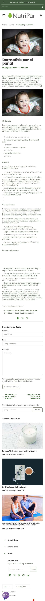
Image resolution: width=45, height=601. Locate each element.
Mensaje (5, 349)
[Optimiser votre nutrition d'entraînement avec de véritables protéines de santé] (22, 508)
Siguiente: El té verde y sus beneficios (33, 396)
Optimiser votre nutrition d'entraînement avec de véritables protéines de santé (21, 524)
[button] (41, 15)
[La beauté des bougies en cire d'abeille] (22, 436)
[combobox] (20, 6)
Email (4, 340)
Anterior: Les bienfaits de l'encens (10, 396)
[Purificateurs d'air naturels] (22, 472)
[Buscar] (42, 6)
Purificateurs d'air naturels (14, 487)
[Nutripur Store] (21, 15)
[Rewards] (5, 595)
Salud (11, 25)
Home (4, 25)
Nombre (5, 331)
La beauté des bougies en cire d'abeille (19, 451)
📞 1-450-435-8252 (29, 2)
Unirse (37, 410)
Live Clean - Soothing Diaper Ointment (21, 310)
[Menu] (3, 15)
